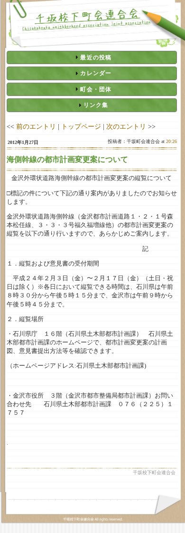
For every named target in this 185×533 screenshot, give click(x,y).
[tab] (92, 57)
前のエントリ (36, 126)
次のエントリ (126, 126)
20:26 (171, 141)
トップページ (81, 126)
